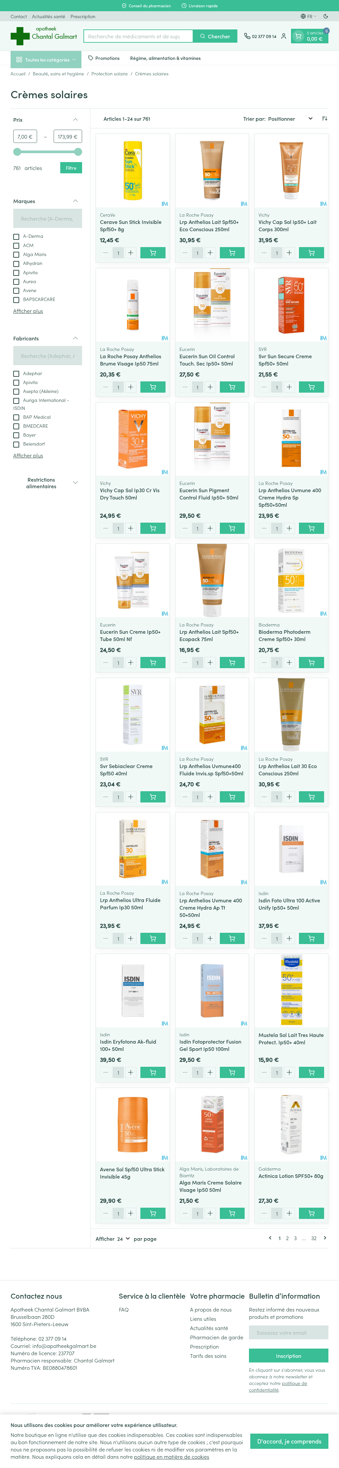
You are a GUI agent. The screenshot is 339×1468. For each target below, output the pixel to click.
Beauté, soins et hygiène (58, 73)
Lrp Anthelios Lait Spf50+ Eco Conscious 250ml (209, 225)
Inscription (288, 1355)
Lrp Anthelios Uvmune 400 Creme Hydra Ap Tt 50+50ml (210, 907)
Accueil (18, 73)
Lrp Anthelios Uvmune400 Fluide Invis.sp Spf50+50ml (211, 769)
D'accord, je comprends (289, 1441)
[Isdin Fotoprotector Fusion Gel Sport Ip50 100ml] (212, 990)
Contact (19, 16)
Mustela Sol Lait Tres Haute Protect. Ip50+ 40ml (291, 1038)
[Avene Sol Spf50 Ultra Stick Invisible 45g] (133, 1124)
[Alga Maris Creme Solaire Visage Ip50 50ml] (212, 1124)
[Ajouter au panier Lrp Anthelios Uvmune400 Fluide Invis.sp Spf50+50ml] (232, 796)
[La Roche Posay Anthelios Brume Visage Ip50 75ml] (133, 305)
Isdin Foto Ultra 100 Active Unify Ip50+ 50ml (289, 903)
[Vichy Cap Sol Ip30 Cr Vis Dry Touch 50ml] (133, 439)
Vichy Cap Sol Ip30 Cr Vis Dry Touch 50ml (130, 493)
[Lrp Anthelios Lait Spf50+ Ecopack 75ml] (212, 580)
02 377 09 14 (52, 1338)
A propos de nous (211, 1309)
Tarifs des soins (208, 1355)
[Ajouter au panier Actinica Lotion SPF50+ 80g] (311, 1213)
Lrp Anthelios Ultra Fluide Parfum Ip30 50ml (130, 903)
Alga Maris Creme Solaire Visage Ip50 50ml (210, 1186)
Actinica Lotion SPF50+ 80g (291, 1175)
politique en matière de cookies (171, 1456)
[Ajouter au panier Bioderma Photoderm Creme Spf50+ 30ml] (311, 662)
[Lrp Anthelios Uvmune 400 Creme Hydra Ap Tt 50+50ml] (212, 849)
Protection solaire (109, 73)
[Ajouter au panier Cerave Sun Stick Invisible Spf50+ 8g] (153, 252)
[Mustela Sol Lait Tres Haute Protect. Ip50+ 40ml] (291, 990)
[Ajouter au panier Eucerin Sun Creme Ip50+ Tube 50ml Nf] (153, 662)
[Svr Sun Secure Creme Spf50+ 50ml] (291, 305)
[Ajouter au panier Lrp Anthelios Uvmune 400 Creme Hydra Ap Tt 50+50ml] (232, 938)
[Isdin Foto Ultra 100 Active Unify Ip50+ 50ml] (291, 849)
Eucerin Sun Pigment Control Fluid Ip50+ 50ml (208, 493)
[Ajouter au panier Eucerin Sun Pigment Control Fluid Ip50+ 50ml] (232, 528)
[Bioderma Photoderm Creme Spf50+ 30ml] (291, 580)
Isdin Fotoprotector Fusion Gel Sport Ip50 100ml (210, 1045)
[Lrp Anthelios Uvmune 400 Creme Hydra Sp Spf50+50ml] (291, 439)
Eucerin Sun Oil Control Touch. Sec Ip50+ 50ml (207, 359)
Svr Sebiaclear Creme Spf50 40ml (126, 769)
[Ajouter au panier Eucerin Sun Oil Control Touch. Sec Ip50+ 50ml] (232, 387)
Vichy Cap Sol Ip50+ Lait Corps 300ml (287, 225)
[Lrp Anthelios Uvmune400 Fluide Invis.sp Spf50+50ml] (212, 715)
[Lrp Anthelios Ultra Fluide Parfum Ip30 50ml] (133, 849)
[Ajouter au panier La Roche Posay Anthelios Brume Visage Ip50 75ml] (153, 387)
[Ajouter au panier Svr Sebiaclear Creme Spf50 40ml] (153, 796)
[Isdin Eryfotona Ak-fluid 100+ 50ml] (133, 990)
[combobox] (138, 36)
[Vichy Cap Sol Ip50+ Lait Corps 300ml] (291, 170)
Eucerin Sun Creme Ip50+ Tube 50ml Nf (130, 635)
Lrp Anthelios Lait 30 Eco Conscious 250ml (288, 769)
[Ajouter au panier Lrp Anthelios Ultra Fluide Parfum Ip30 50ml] (153, 938)
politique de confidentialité (278, 1386)
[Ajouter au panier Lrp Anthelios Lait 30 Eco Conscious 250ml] (311, 796)
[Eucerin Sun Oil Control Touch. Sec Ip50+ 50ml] (212, 305)
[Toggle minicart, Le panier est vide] (298, 36)
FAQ (124, 1309)
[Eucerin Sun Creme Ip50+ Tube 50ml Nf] (133, 580)
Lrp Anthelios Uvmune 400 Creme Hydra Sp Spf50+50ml (290, 497)
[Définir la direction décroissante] (324, 118)
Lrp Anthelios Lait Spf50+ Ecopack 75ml (209, 635)
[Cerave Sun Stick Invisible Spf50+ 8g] (133, 170)
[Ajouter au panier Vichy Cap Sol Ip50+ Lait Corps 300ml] (311, 252)
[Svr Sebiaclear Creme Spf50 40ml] (133, 715)
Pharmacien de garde (216, 1337)
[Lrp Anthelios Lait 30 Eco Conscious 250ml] (291, 715)
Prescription (83, 16)
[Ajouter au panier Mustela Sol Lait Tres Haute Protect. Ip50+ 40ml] (311, 1072)
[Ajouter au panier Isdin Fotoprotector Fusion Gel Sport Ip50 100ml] (232, 1072)
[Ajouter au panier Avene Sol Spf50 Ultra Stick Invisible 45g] (153, 1213)
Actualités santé (48, 16)
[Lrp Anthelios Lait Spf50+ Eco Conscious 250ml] (212, 170)
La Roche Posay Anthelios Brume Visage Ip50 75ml (130, 359)
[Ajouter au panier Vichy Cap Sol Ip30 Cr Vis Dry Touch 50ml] (153, 528)
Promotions (107, 58)
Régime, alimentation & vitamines (165, 58)
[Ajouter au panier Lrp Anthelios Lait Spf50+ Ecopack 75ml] (232, 662)
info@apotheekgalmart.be (64, 1345)
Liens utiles (203, 1318)
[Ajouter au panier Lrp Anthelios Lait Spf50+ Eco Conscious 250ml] (232, 252)
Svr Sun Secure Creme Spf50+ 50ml (285, 359)
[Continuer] (323, 1238)
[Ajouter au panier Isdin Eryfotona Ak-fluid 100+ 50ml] (153, 1072)
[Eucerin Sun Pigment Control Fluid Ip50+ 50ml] (212, 439)
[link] (271, 1238)
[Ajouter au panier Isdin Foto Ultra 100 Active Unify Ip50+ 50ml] (311, 938)
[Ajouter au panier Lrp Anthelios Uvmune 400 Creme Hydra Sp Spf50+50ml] (311, 528)
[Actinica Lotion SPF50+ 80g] (291, 1124)
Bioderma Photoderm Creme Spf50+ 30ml (285, 635)
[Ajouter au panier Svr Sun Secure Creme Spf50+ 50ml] (311, 387)
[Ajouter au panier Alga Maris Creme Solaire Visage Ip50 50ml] (232, 1213)
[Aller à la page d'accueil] (44, 35)
